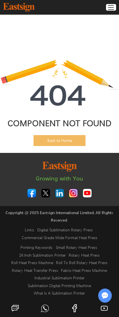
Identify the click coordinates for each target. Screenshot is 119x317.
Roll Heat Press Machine (32, 263)
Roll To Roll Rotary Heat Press (81, 263)
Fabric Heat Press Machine (84, 270)
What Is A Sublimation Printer (59, 293)
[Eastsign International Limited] (19, 7)
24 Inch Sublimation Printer (42, 255)
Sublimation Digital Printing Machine (59, 286)
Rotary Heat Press (84, 255)
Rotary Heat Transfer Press (35, 270)
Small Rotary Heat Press (76, 247)
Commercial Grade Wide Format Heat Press (59, 238)
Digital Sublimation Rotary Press (65, 230)
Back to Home (59, 141)
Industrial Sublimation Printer (59, 278)
